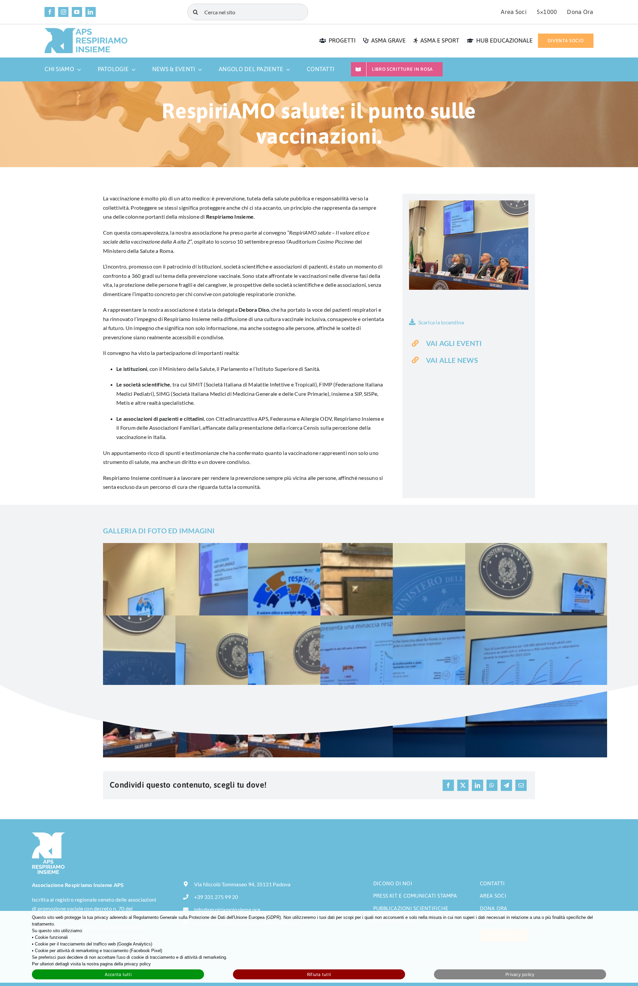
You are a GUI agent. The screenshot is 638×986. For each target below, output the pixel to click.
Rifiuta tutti (319, 974)
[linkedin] (90, 12)
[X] (463, 785)
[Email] (521, 785)
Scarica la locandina (441, 322)
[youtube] (77, 12)
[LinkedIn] (477, 785)
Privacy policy (520, 974)
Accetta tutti (118, 974)
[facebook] (50, 12)
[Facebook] (448, 785)
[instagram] (63, 12)
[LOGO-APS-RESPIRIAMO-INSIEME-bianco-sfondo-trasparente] (48, 835)
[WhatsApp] (492, 785)
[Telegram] (506, 785)
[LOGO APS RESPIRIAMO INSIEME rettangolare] (86, 30)
